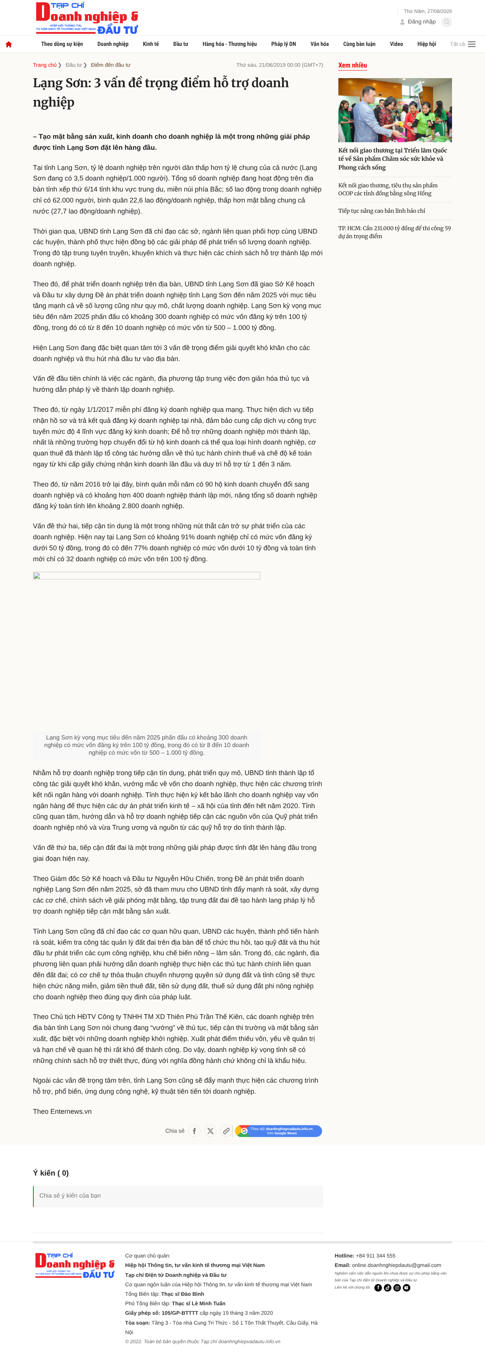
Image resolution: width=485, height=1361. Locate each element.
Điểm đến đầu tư (110, 65)
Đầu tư (180, 44)
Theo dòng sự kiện (62, 44)
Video (396, 44)
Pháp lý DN (283, 44)
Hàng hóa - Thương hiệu (230, 44)
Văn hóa (319, 44)
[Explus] (178, 1188)
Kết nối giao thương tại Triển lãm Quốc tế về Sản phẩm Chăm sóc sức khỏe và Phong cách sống (392, 159)
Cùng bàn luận (359, 44)
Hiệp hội (427, 44)
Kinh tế (151, 44)
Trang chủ (45, 65)
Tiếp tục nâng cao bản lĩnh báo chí (382, 210)
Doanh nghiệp (112, 44)
